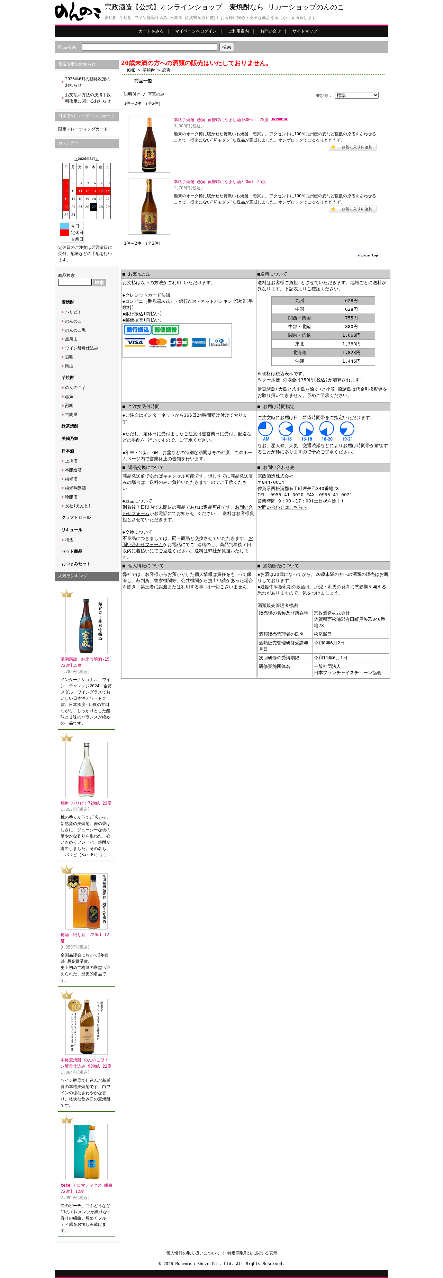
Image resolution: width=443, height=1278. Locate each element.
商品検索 (67, 46)
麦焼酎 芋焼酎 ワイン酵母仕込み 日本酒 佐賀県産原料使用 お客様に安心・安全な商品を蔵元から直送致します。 (212, 18)
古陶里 (71, 414)
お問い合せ (270, 31)
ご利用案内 (238, 31)
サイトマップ (304, 31)
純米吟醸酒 (75, 488)
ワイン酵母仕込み (81, 348)
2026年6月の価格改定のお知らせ (87, 82)
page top (369, 255)
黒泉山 (71, 339)
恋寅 (69, 396)
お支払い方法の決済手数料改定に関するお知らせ (88, 97)
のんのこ (73, 321)
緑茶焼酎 (70, 426)
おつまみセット (76, 563)
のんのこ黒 (75, 330)
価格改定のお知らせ (77, 64)
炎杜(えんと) (78, 506)
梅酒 (69, 539)
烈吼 (69, 357)
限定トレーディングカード (83, 129)
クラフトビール (76, 517)
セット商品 (72, 551)
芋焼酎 (68, 377)
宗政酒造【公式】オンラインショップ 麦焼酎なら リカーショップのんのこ (224, 6)
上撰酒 (71, 461)
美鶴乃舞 (70, 438)
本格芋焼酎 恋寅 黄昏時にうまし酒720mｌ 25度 (220, 181)
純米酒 (71, 479)
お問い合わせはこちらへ (282, 507)
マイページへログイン (196, 31)
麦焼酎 (68, 302)
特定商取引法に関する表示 (252, 1253)
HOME (130, 70)
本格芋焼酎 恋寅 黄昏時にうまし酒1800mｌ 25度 (221, 119)
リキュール (72, 529)
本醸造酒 (73, 470)
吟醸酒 (71, 497)
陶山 (69, 366)
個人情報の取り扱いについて (193, 1253)
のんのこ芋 (75, 387)
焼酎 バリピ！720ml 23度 (86, 803)
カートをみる (151, 31)
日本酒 (68, 450)
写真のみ (156, 94)
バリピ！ (73, 312)
